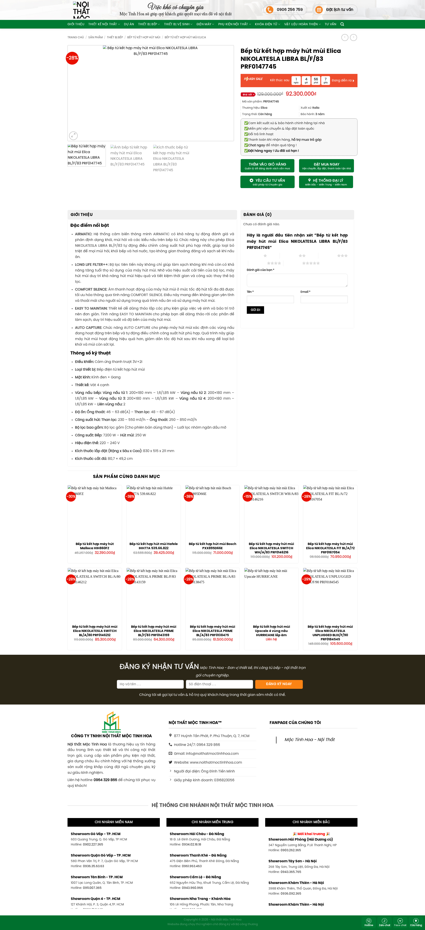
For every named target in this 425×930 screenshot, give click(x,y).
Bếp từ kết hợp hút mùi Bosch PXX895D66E (212, 546)
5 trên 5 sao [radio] (292, 263)
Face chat (400, 925)
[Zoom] (73, 135)
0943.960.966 (192, 888)
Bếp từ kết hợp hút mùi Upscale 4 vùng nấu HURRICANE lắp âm (271, 631)
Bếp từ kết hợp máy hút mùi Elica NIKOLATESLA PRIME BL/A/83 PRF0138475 (212, 631)
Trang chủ (76, 37)
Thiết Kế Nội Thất (102, 24)
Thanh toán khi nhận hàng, (283, 140)
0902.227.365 (93, 844)
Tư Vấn (330, 24)
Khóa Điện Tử (266, 24)
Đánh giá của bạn (260, 270)
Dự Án (129, 24)
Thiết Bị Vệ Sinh (177, 24)
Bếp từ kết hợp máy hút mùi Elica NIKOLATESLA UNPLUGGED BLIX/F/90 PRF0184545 (330, 633)
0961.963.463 (192, 866)
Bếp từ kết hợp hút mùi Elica (185, 37)
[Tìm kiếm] (342, 24)
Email (305, 292)
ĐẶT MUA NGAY (327, 164)
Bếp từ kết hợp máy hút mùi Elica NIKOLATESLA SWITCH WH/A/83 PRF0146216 (271, 548)
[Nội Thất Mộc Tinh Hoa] (79, 10)
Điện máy (204, 24)
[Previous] (78, 93)
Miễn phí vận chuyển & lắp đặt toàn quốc (279, 129)
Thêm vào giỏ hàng (267, 164)
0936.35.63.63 (93, 866)
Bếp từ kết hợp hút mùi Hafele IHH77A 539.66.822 (153, 546)
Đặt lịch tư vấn (339, 10)
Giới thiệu (76, 24)
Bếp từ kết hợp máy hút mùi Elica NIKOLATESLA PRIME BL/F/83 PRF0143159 (153, 631)
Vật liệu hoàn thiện (301, 24)
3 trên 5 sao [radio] (327, 255)
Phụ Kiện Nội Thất (233, 24)
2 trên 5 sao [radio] (289, 255)
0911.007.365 (92, 888)
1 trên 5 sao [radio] (254, 255)
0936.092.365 (291, 893)
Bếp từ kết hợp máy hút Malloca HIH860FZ (95, 546)
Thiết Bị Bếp (147, 24)
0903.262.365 (291, 850)
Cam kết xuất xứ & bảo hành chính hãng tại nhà (284, 123)
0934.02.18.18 (191, 844)
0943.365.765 (291, 872)
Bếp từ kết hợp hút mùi (143, 37)
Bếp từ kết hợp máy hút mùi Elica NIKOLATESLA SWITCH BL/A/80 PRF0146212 (94, 631)
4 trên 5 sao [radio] (257, 263)
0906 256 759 (290, 10)
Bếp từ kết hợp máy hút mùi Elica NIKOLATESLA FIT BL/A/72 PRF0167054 (330, 548)
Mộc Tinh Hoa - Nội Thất (309, 740)
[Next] (223, 93)
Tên (250, 292)
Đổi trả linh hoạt (258, 134)
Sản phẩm (95, 37)
